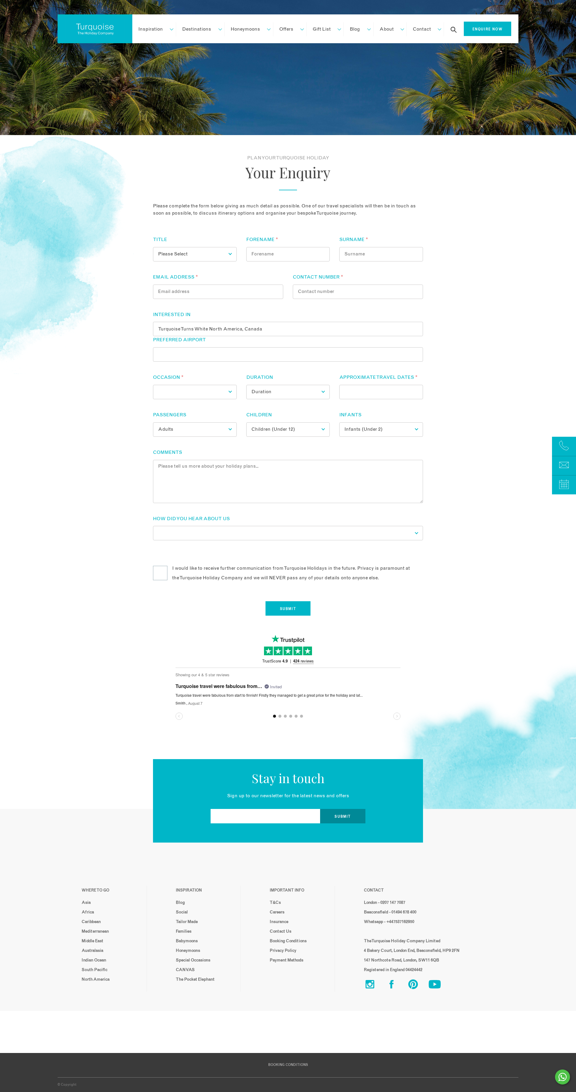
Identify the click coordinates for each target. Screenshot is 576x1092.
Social (182, 912)
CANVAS (185, 970)
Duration (259, 377)
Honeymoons (245, 29)
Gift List (322, 29)
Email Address (175, 277)
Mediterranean (95, 931)
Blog (355, 29)
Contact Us (280, 931)
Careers (277, 912)
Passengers (169, 414)
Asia (86, 902)
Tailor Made (187, 922)
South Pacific (94, 970)
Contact (422, 29)
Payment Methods (286, 960)
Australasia (92, 951)
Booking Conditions (288, 941)
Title (160, 239)
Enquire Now (487, 29)
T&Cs (275, 902)
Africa (88, 912)
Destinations (196, 29)
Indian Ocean (94, 960)
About (387, 29)
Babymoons (187, 941)
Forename (262, 239)
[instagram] (375, 985)
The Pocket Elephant (195, 979)
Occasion (168, 377)
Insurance (279, 922)
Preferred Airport (179, 339)
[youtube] (439, 985)
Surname (353, 239)
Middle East (92, 941)
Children (259, 414)
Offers (286, 29)
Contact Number (318, 277)
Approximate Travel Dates (378, 377)
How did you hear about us (191, 518)
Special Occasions (193, 960)
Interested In (171, 314)
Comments (167, 452)
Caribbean (91, 922)
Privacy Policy (283, 951)
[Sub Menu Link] (168, 29)
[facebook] (396, 985)
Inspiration (150, 29)
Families (183, 931)
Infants (350, 414)
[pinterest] (418, 985)
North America (96, 979)
